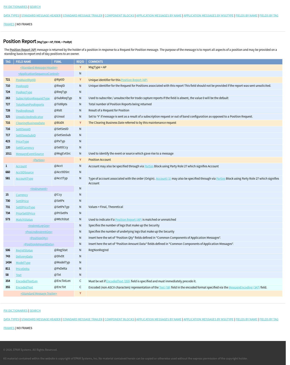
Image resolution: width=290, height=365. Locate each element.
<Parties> (39, 160)
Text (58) (164, 287)
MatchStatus (24, 219)
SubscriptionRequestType (33, 98)
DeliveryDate (24, 256)
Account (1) (163, 178)
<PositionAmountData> (39, 244)
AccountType (24, 178)
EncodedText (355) (118, 281)
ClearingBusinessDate (30, 123)
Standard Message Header (41, 15)
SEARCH (35, 7)
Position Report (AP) (23, 50)
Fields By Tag (268, 15)
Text (18, 275)
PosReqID (22, 86)
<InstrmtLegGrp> (39, 226)
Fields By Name (246, 15)
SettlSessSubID (26, 135)
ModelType (23, 263)
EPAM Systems (22, 350)
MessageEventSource (30, 154)
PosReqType (24, 92)
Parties (149, 166)
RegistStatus (24, 250)
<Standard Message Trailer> (39, 293)
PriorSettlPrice (25, 213)
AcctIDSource (25, 172)
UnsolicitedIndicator (29, 117)
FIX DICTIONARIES (16, 7)
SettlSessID (23, 129)
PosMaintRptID (26, 80)
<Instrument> (39, 189)
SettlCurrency (25, 148)
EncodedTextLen (27, 281)
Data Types (11, 15)
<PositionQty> (39, 238)
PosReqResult (25, 111)
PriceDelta (23, 269)
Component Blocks (119, 15)
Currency (22, 195)
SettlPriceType (25, 207)
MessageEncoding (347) (244, 287)
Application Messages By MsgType (209, 15)
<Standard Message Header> (39, 67)
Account (21, 166)
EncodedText (24, 287)
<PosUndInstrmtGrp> (38, 232)
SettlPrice (22, 201)
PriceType (22, 141)
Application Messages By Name (159, 15)
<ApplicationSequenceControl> (38, 74)
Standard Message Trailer (83, 15)
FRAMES (9, 24)
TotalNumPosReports (30, 104)
